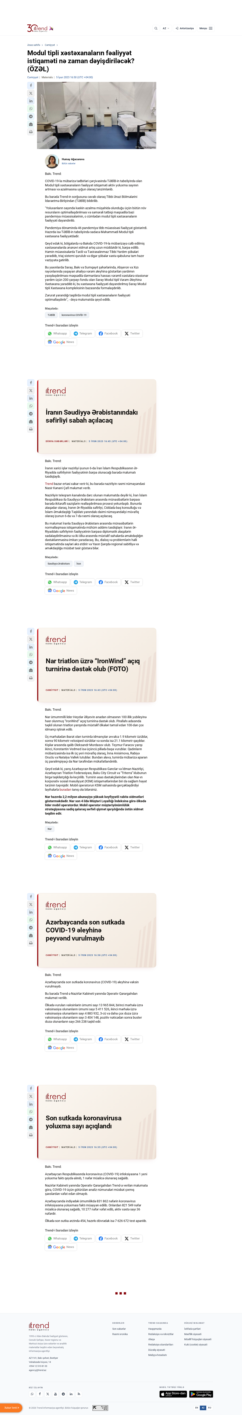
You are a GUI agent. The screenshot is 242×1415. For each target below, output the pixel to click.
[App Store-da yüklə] (173, 1394)
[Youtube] (55, 1394)
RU (209, 1408)
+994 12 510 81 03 (38, 1366)
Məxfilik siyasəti (192, 1334)
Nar (50, 828)
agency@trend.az (37, 1370)
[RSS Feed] (79, 1394)
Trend (49, 484)
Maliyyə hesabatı (157, 1355)
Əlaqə (151, 1339)
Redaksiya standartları (160, 1344)
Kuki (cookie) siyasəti (195, 1344)
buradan (65, 789)
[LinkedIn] (71, 1394)
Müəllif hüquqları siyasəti (197, 1339)
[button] (30, 85)
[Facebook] (40, 1394)
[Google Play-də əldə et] (201, 1394)
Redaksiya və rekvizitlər (161, 1334)
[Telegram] (63, 1394)
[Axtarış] (155, 28)
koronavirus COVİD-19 (74, 315)
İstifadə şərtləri (192, 1328)
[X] (47, 1394)
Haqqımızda (155, 1328)
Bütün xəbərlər (68, 163)
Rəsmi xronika (120, 1334)
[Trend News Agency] (39, 1326)
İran (79, 563)
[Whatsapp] (32, 1394)
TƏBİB (51, 315)
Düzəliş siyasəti (156, 1349)
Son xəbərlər (119, 1328)
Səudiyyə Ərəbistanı (59, 563)
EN (196, 1408)
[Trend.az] (40, 28)
